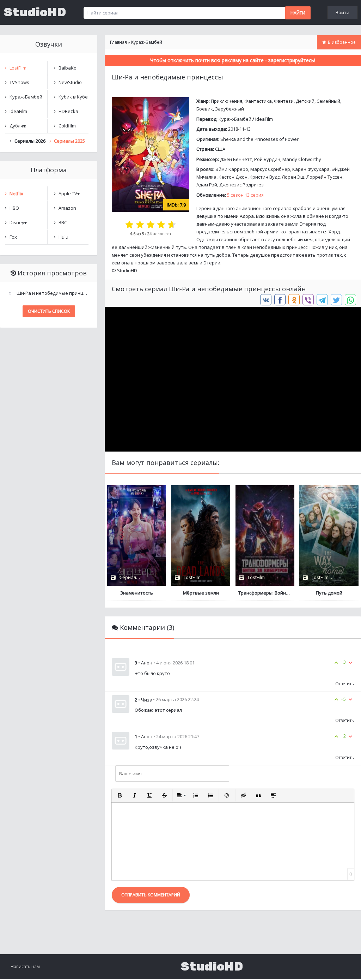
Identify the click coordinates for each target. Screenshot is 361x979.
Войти (342, 12)
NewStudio (70, 82)
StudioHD (35, 12)
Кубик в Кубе (73, 97)
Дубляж (18, 126)
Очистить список (49, 311)
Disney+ (18, 222)
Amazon (67, 208)
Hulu (63, 237)
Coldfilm (67, 126)
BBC (63, 222)
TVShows (19, 82)
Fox (13, 237)
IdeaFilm (264, 119)
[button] (120, 795)
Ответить (344, 684)
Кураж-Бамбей (235, 119)
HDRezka (68, 111)
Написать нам (25, 966)
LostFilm (18, 68)
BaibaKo (68, 68)
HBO (14, 208)
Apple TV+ (69, 193)
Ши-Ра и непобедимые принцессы (53, 293)
